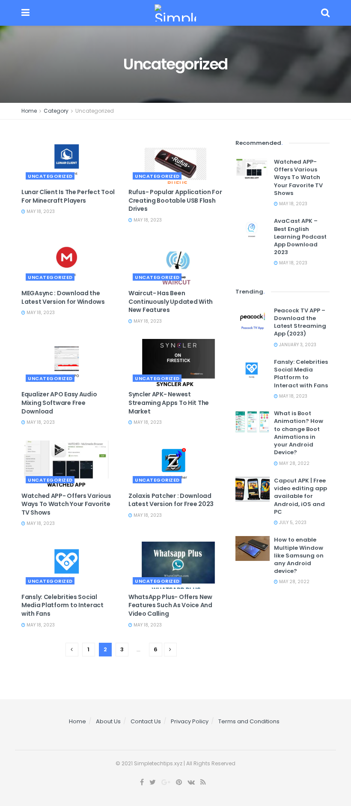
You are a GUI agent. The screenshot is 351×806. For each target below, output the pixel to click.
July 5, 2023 (292, 522)
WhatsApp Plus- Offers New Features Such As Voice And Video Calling (170, 605)
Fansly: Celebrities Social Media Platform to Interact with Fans (62, 605)
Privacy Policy (189, 721)
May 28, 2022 (293, 463)
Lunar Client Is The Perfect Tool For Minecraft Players (68, 196)
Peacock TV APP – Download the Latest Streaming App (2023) (300, 322)
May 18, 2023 (40, 211)
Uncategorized (94, 110)
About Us (108, 721)
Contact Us (146, 721)
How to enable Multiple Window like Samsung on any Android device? (299, 555)
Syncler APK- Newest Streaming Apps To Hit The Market (168, 402)
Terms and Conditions (249, 721)
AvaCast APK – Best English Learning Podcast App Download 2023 (300, 236)
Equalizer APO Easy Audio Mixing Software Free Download (59, 402)
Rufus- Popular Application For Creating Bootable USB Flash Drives (175, 200)
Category (56, 110)
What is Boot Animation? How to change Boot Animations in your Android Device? (298, 432)
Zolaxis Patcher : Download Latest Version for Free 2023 (171, 500)
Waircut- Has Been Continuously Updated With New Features (170, 301)
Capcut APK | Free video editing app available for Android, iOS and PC (300, 496)
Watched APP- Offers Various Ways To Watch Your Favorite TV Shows (66, 504)
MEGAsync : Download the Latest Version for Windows (63, 297)
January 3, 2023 (297, 345)
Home (29, 110)
